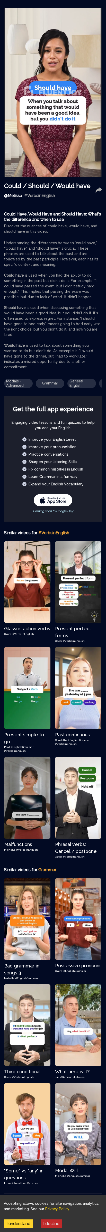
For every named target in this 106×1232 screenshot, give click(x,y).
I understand (18, 1223)
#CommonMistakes (72, 1077)
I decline (51, 1223)
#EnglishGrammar (22, 747)
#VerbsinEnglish (23, 634)
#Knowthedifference (25, 1183)
